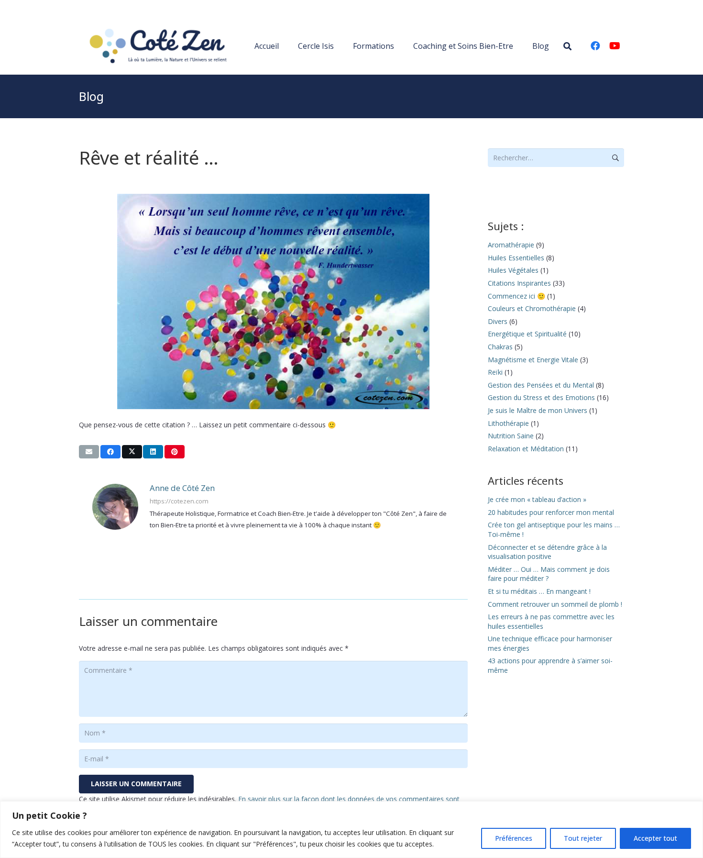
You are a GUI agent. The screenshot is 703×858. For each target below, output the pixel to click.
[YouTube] (614, 46)
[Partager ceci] (110, 451)
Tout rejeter (583, 838)
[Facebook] (595, 46)
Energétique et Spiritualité (527, 333)
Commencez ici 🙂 (516, 296)
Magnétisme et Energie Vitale (533, 359)
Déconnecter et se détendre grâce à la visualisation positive (547, 552)
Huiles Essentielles (516, 257)
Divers (497, 321)
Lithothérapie (508, 423)
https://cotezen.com (179, 501)
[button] (567, 46)
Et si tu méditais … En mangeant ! (539, 591)
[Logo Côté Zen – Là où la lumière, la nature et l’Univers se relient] (156, 46)
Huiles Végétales (513, 270)
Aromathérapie (511, 244)
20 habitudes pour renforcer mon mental (551, 512)
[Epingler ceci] (175, 451)
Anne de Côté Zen (182, 487)
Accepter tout (655, 838)
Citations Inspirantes (519, 283)
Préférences (513, 838)
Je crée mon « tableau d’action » (537, 499)
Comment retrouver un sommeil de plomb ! (555, 604)
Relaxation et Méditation (526, 448)
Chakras (500, 346)
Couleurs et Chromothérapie (532, 308)
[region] (351, 829)
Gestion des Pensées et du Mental (541, 385)
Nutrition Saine (511, 435)
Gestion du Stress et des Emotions (541, 397)
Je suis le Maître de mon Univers (537, 410)
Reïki (495, 372)
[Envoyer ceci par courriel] (89, 451)
